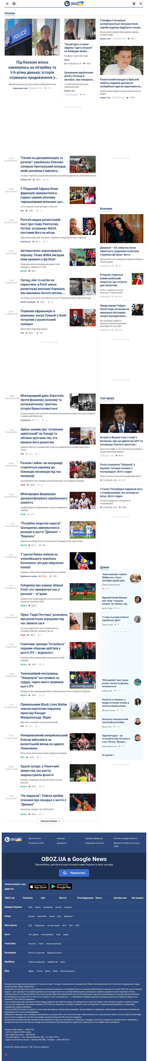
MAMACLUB (53, 962)
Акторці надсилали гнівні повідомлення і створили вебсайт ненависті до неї (40, 629)
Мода (55, 971)
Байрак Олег (107, 691)
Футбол (24, 271)
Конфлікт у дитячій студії (76, 56)
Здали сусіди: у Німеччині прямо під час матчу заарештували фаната (40, 770)
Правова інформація (94, 838)
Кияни (67, 60)
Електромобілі (47, 934)
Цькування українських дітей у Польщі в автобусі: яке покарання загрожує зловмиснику (79, 76)
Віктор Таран (107, 608)
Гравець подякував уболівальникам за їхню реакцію (41, 781)
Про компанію (34, 838)
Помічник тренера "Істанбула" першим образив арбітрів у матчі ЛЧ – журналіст (43, 648)
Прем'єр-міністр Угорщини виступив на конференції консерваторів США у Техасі (55, 448)
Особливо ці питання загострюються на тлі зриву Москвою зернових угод (55, 298)
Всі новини (137, 898)
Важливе (106, 208)
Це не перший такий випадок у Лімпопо (39, 206)
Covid (62, 962)
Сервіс (66, 934)
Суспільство (26, 242)
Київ (30, 907)
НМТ (77, 925)
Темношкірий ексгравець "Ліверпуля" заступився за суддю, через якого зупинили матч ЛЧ (42, 680)
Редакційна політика (94, 843)
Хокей (23, 514)
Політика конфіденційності (125, 838)
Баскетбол (42, 916)
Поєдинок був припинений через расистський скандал (42, 659)
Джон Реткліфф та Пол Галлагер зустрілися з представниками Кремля (121, 450)
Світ (22, 211)
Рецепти (32, 944)
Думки (104, 567)
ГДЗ (30, 925)
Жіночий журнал (67, 971)
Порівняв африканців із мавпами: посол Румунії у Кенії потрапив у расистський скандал (43, 317)
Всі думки (107, 755)
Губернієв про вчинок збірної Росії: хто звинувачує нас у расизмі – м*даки (42, 589)
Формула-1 (69, 916)
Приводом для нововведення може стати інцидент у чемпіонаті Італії (40, 265)
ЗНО (71, 925)
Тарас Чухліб (107, 625)
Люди (23, 485)
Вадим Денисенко (109, 746)
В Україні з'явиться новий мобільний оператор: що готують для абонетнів (113, 280)
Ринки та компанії (28, 302)
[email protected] (38, 1040)
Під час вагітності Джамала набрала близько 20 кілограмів (121, 260)
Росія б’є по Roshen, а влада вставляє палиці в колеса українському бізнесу (115, 703)
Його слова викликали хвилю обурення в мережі (44, 753)
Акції (58, 934)
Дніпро (58, 907)
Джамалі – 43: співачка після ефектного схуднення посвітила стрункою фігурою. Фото (119, 251)
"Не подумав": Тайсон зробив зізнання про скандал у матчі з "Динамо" (43, 800)
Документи (62, 843)
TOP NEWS (107, 398)
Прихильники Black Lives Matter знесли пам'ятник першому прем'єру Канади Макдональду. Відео (44, 711)
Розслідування (85, 898)
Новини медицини (36, 962)
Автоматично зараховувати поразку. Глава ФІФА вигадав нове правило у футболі (42, 255)
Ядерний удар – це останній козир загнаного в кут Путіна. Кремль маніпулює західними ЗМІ (116, 738)
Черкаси (68, 907)
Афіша (31, 971)
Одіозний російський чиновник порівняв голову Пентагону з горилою (53, 237)
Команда (61, 838)
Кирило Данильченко (111, 585)
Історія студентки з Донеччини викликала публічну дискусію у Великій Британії (58, 175)
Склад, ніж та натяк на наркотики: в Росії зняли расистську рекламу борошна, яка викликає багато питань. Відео (43, 286)
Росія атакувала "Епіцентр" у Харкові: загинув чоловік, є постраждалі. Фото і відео (117, 468)
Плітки (39, 971)
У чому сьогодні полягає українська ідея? (115, 619)
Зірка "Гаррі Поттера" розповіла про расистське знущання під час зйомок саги (44, 619)
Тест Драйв (33, 934)
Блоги (99, 898)
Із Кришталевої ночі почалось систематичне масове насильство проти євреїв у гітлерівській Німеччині (58, 414)
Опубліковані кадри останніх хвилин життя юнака (120, 92)
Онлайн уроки (53, 925)
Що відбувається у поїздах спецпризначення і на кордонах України (52, 481)
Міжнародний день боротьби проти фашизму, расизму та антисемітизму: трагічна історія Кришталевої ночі (42, 402)
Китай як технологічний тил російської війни (115, 721)
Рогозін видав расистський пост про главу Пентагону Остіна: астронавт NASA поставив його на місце (40, 226)
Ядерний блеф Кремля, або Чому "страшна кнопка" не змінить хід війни (114, 600)
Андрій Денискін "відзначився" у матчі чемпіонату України (44, 508)
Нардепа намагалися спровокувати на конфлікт (43, 572)
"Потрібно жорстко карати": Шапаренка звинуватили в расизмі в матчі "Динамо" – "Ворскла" (41, 530)
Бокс (23, 757)
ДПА (64, 925)
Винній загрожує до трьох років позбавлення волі (32, 84)
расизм (10, 13)
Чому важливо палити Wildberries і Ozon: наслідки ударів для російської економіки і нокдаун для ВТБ (114, 577)
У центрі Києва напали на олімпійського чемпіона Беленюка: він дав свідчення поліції (42, 561)
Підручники (40, 925)
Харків (37, 907)
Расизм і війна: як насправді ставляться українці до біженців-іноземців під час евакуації (41, 469)
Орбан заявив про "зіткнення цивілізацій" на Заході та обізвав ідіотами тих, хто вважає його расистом (42, 436)
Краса (47, 971)
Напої (41, 944)
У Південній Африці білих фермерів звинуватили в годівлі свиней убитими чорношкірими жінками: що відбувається (41, 195)
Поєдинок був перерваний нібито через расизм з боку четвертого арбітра (55, 691)
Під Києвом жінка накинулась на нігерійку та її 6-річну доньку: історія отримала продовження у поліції (32, 70)
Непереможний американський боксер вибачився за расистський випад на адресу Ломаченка (44, 741)
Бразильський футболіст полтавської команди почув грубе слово (52, 541)
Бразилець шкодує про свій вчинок (37, 809)
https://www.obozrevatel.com (100, 984)
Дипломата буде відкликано (34, 329)
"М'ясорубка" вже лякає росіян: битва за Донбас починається (115, 683)
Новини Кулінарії (53, 944)
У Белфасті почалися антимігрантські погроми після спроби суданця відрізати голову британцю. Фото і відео (120, 24)
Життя (62, 898)
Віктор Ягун (107, 727)
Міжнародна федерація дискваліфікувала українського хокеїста (44, 498)
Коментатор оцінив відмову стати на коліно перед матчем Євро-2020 (41, 600)
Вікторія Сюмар (108, 710)
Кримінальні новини (29, 576)
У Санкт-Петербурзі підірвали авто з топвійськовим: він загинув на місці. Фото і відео (121, 492)
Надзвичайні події (20, 88)
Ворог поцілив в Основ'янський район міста (120, 476)
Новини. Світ (69, 91)
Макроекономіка (54, 953)
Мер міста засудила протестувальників (39, 722)
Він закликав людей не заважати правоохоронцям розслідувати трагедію (113, 323)
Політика (28, 898)
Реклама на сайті (36, 843)
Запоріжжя (48, 907)
